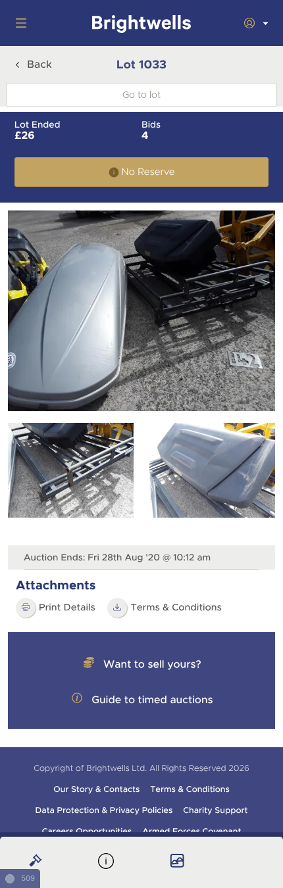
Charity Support (215, 810)
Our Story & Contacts (96, 789)
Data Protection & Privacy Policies (104, 810)
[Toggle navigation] (18, 23)
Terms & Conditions (189, 789)
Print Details (67, 608)
